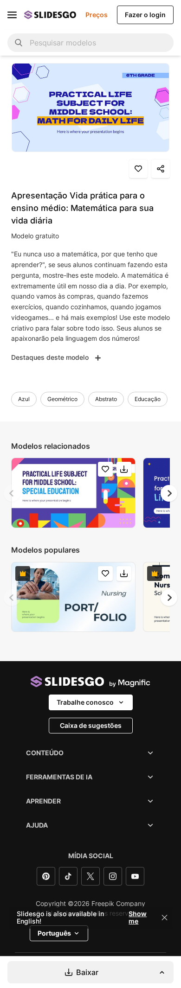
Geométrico (62, 398)
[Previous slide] (12, 493)
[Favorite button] (138, 168)
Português (54, 933)
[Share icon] (160, 168)
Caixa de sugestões (91, 725)
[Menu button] (12, 14)
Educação (148, 398)
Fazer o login (145, 15)
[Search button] (18, 42)
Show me (138, 917)
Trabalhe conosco (85, 702)
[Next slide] (169, 493)
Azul (24, 398)
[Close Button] (164, 917)
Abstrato (106, 398)
